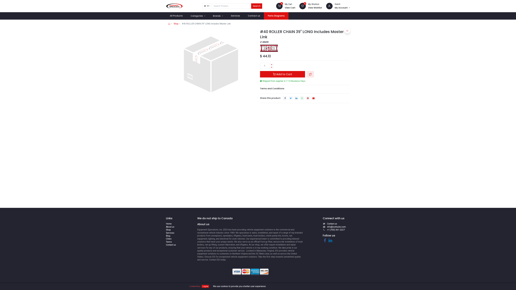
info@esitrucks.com (336, 227)
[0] (279, 6)
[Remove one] (271, 67)
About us (170, 227)
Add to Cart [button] (284, 74)
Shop (176, 23)
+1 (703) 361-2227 (336, 230)
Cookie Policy (195, 286)
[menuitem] (176, 15)
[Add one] (271, 64)
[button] (207, 6)
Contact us (171, 245)
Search (256, 6)
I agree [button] (205, 286)
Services (170, 233)
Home (169, 223)
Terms (169, 242)
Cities (168, 239)
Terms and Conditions (272, 88)
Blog (168, 236)
